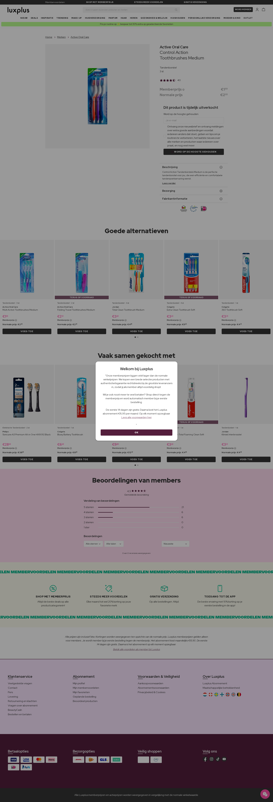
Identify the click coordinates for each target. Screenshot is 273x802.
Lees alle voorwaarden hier (136, 417)
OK (136, 432)
